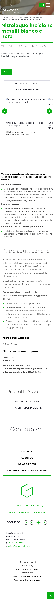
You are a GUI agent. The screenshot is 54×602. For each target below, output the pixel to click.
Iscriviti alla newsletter (25, 506)
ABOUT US (27, 458)
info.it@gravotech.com (19, 546)
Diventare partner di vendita (27, 470)
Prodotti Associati (27, 90)
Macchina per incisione (27, 408)
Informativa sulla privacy (27, 569)
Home (5, 17)
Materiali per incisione (27, 402)
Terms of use (27, 573)
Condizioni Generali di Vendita (27, 576)
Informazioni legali (27, 562)
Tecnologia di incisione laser (27, 580)
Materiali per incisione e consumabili (28, 17)
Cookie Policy (27, 566)
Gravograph (38, 513)
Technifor (23, 513)
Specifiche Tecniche (27, 84)
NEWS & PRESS (27, 464)
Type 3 (12, 513)
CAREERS (27, 452)
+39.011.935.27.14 (15, 543)
